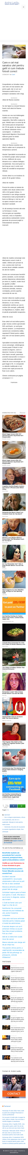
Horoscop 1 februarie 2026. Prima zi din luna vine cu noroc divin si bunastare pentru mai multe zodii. (13, 1132)
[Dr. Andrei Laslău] (12, 3)
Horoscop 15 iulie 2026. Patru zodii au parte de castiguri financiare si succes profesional (13, 1112)
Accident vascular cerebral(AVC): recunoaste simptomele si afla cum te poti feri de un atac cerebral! (13, 880)
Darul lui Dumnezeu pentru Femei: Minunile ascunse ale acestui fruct (12, 871)
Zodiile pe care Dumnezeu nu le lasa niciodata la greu (13, 864)
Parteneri (7, 1106)
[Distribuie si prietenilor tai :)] (13, 806)
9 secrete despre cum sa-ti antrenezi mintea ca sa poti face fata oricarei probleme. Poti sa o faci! (12, 930)
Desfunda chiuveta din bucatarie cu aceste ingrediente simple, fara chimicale (13, 829)
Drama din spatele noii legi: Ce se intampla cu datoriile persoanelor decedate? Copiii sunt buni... (17, 1001)
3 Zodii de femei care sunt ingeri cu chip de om (12, 904)
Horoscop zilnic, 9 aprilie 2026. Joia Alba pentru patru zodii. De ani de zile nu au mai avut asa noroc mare (13, 1126)
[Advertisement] (14, 26)
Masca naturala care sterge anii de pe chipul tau (13, 943)
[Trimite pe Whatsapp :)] (21, 806)
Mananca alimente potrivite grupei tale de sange (12, 888)
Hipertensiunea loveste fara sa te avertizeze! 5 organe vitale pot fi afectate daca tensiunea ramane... (18, 971)
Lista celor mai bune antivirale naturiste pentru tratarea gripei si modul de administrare (13, 921)
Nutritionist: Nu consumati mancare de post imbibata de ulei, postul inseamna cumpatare (13, 911)
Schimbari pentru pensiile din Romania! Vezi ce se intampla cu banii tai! (18, 1009)
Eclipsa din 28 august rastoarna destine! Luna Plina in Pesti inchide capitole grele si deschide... (17, 1051)
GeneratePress (14, 1152)
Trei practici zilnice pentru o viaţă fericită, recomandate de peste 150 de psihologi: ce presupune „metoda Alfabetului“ (13, 952)
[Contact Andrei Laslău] (14, 1098)
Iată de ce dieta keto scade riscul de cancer (12, 938)
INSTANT (7, 815)
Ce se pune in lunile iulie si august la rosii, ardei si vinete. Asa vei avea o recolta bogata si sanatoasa (13, 1119)
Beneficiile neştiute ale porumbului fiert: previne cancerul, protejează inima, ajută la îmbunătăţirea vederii (13, 856)
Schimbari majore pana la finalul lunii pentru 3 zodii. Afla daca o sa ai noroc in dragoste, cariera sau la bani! (14, 895)
